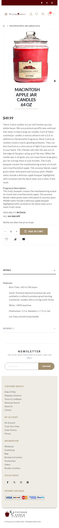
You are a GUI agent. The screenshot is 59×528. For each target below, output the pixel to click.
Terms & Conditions (13, 399)
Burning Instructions (13, 457)
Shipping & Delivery (13, 395)
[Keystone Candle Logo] (17, 14)
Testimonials (10, 461)
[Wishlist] (36, 14)
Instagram (21, 482)
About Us (9, 406)
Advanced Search (12, 403)
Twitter (14, 482)
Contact (8, 410)
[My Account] (31, 14)
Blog (6, 453)
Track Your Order (12, 426)
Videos (7, 464)
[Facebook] (41, 2)
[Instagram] (52, 2)
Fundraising (10, 450)
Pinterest (28, 482)
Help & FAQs (10, 392)
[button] (54, 81)
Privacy (8, 433)
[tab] (29, 270)
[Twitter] (47, 2)
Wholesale (9, 446)
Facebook (7, 482)
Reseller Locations (12, 468)
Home (4, 26)
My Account (10, 423)
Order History (11, 430)
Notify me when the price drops (18, 222)
